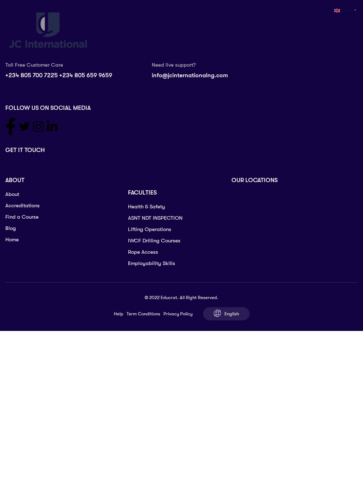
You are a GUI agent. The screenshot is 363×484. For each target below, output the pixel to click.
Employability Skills (151, 263)
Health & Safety (146, 206)
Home (12, 239)
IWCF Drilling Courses (154, 240)
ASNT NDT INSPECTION (155, 218)
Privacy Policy (177, 313)
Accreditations (22, 205)
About (12, 194)
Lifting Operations (149, 229)
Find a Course (22, 217)
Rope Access (143, 252)
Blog (10, 228)
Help (118, 313)
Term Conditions (143, 313)
